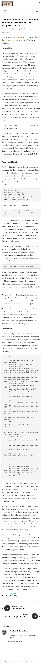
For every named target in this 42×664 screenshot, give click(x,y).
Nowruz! (19, 37)
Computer (6, 29)
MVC (24, 59)
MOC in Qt (20, 577)
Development (13, 29)
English (20, 29)
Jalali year (12, 40)
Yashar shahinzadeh (18, 631)
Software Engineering (29, 29)
